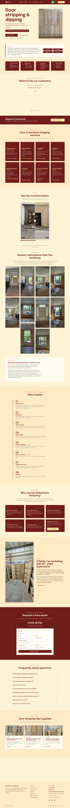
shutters (62, 570)
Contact (41, 2)
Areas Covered (35, 2)
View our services (24, 35)
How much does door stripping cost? (23, 679)
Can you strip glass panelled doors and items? (26, 693)
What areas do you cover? (20, 697)
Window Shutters (33, 793)
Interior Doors (33, 785)
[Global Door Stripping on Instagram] (50, 798)
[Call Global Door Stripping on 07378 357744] (56, 2)
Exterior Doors (33, 787)
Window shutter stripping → (12, 177)
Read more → (9, 744)
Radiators (32, 791)
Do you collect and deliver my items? (23, 675)
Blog (30, 2)
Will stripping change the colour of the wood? (26, 690)
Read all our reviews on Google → (35, 87)
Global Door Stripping (11, 783)
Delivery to (37, 643)
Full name (20, 628)
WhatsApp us (51, 787)
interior (41, 570)
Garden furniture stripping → (40, 177)
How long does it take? (19, 682)
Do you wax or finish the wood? (21, 701)
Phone (36, 633)
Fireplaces (32, 789)
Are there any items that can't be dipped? (25, 686)
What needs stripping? (23, 638)
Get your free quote (58, 117)
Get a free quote (11, 35)
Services (26, 2)
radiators (58, 570)
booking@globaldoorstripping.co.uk (56, 789)
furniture (47, 571)
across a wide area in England (44, 579)
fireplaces (38, 571)
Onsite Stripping (33, 795)
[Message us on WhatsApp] (52, 2)
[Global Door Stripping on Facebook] (52, 798)
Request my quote (35, 648)
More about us (41, 582)
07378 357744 (35, 620)
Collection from (21, 643)
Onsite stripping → (56, 177)
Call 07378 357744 (41, 774)
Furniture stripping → (26, 177)
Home (21, 2)
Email (19, 633)
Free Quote (61, 2)
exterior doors (48, 570)
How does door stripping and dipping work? (25, 671)
